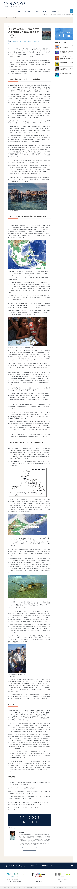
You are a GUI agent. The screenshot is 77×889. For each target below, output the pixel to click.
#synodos (15, 41)
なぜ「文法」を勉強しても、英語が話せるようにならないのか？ (66, 63)
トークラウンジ (28, 11)
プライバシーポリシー (22, 887)
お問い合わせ (15, 887)
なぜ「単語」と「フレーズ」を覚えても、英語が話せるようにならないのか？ (66, 58)
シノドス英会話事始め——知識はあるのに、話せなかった (66, 68)
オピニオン (20, 11)
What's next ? (45, 865)
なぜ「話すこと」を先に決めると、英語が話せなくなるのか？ (66, 46)
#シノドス (19, 41)
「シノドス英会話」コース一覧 (65, 73)
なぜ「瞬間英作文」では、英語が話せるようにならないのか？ (66, 52)
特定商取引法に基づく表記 (31, 887)
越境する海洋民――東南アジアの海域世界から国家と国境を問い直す (62, 14)
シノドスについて (31, 865)
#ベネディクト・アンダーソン (28, 41)
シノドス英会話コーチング (55, 11)
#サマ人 (11, 43)
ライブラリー (37, 11)
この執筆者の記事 (29, 849)
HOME (14, 11)
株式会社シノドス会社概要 (8, 887)
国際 (10, 41)
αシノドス (44, 11)
